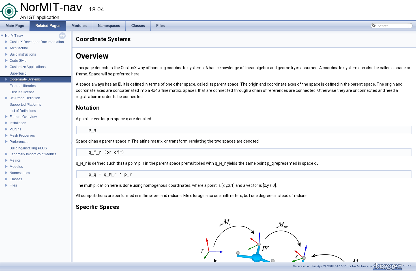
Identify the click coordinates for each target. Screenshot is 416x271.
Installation (18, 123)
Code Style (18, 61)
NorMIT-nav (14, 36)
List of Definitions (23, 111)
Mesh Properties (22, 135)
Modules (16, 167)
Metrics (15, 160)
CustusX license (22, 92)
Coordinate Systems (25, 79)
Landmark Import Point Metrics (33, 154)
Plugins (15, 129)
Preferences (19, 142)
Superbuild (18, 73)
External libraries (23, 86)
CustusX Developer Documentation (37, 42)
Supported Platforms (25, 105)
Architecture (19, 48)
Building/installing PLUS (28, 148)
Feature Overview (23, 117)
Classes (16, 179)
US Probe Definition (25, 98)
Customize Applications (28, 67)
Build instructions (23, 54)
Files (13, 185)
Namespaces (20, 173)
